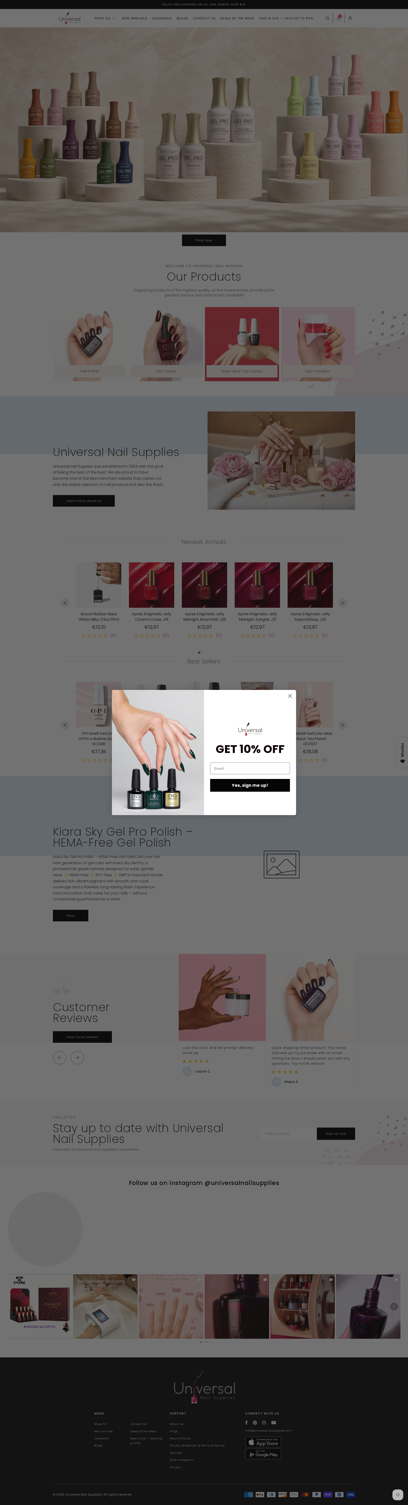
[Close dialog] (290, 696)
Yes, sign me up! (250, 785)
